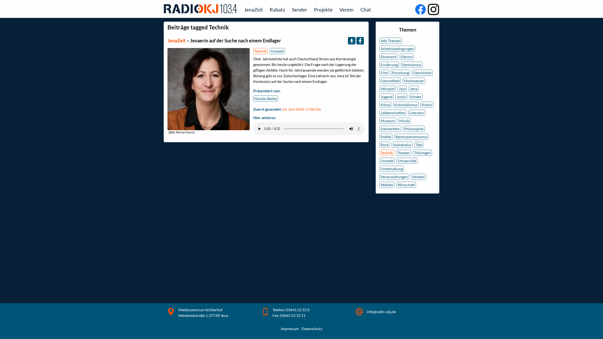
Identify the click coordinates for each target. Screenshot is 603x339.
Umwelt (277, 51)
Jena (413, 88)
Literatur (417, 112)
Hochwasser (414, 80)
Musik (404, 120)
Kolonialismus (405, 104)
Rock (385, 144)
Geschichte (422, 72)
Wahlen (387, 184)
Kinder (415, 96)
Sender (299, 9)
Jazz (402, 88)
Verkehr (418, 176)
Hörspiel (388, 88)
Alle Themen (391, 40)
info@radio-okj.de (381, 311)
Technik (260, 51)
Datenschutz (312, 328)
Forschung (400, 72)
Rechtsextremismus (411, 136)
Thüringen (422, 152)
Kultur (427, 104)
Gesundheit (390, 80)
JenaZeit (253, 9)
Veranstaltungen (394, 176)
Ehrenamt (389, 56)
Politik (386, 136)
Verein (346, 9)
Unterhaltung (392, 168)
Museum (388, 120)
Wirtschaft (406, 184)
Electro (406, 56)
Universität (407, 160)
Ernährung (389, 64)
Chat (365, 9)
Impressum (290, 328)
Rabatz (277, 9)
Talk (419, 144)
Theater (403, 152)
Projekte (323, 9)
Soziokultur (402, 144)
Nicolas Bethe (265, 98)
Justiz (401, 96)
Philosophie (414, 128)
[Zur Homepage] (201, 8)
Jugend (386, 96)
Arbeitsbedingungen (397, 48)
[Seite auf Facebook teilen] (360, 40)
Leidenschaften (393, 112)
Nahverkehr (390, 128)
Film (384, 72)
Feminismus (411, 64)
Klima (385, 104)
